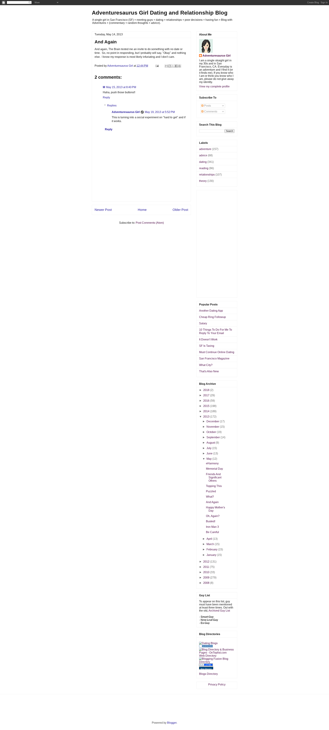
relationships (207, 174)
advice (203, 155)
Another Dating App (211, 310)
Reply (106, 97)
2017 (206, 395)
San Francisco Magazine (214, 358)
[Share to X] (173, 66)
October (211, 432)
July (209, 448)
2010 (206, 572)
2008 (206, 582)
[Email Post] (156, 65)
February (212, 549)
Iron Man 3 (212, 526)
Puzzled (211, 491)
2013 (206, 416)
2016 (206, 400)
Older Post (180, 210)
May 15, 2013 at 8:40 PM (121, 87)
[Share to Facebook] (176, 66)
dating (203, 161)
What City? (205, 365)
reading (203, 168)
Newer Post (103, 210)
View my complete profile (214, 86)
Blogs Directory (208, 673)
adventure (205, 149)
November (213, 426)
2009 (206, 577)
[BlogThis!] (169, 66)
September (213, 437)
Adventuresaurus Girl (126, 112)
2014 (206, 411)
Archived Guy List (219, 610)
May (209, 458)
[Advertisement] (141, 193)
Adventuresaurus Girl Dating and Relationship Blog (160, 13)
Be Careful (212, 532)
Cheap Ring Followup (212, 317)
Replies (112, 105)
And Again (212, 502)
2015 (206, 406)
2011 (206, 566)
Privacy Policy (217, 684)
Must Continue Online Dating (216, 352)
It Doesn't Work (208, 339)
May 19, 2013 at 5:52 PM (160, 112)
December (213, 421)
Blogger (171, 722)
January (211, 554)
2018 (206, 390)
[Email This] (166, 66)
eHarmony (212, 463)
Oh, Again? (213, 516)
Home (142, 210)
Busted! (210, 521)
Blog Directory (206, 669)
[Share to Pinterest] (179, 66)
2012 (206, 561)
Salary (203, 323)
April (209, 538)
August (211, 442)
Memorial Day (214, 468)
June (209, 453)
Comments (210, 111)
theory (203, 180)
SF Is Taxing (206, 345)
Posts (207, 105)
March (210, 544)
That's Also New (209, 371)
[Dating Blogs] (208, 643)
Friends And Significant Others (213, 477)
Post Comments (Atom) (150, 222)
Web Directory (207, 655)
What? (210, 496)
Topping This (214, 486)
